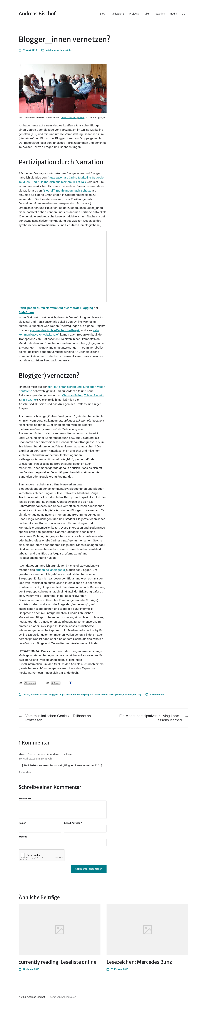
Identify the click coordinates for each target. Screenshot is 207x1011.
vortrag (137, 694)
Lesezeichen (66, 50)
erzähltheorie (73, 694)
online (104, 694)
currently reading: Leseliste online (57, 962)
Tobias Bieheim (94, 395)
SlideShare (26, 312)
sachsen (127, 694)
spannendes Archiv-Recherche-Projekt (55, 330)
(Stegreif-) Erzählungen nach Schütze (67, 190)
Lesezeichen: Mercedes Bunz (139, 962)
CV (183, 13)
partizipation (115, 694)
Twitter (81, 117)
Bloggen (53, 694)
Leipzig (85, 694)
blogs (62, 694)
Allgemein (53, 50)
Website (23, 836)
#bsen (26, 694)
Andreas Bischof (37, 13)
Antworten (25, 772)
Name (22, 823)
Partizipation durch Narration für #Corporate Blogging (56, 307)
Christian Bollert (72, 395)
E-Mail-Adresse (73, 823)
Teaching (159, 13)
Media (173, 13)
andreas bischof (38, 694)
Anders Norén (68, 997)
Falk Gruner (29, 399)
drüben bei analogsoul (50, 569)
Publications (117, 13)
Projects (134, 13)
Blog (102, 13)
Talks (146, 13)
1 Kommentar (157, 694)
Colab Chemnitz (69, 117)
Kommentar (26, 798)
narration (95, 694)
